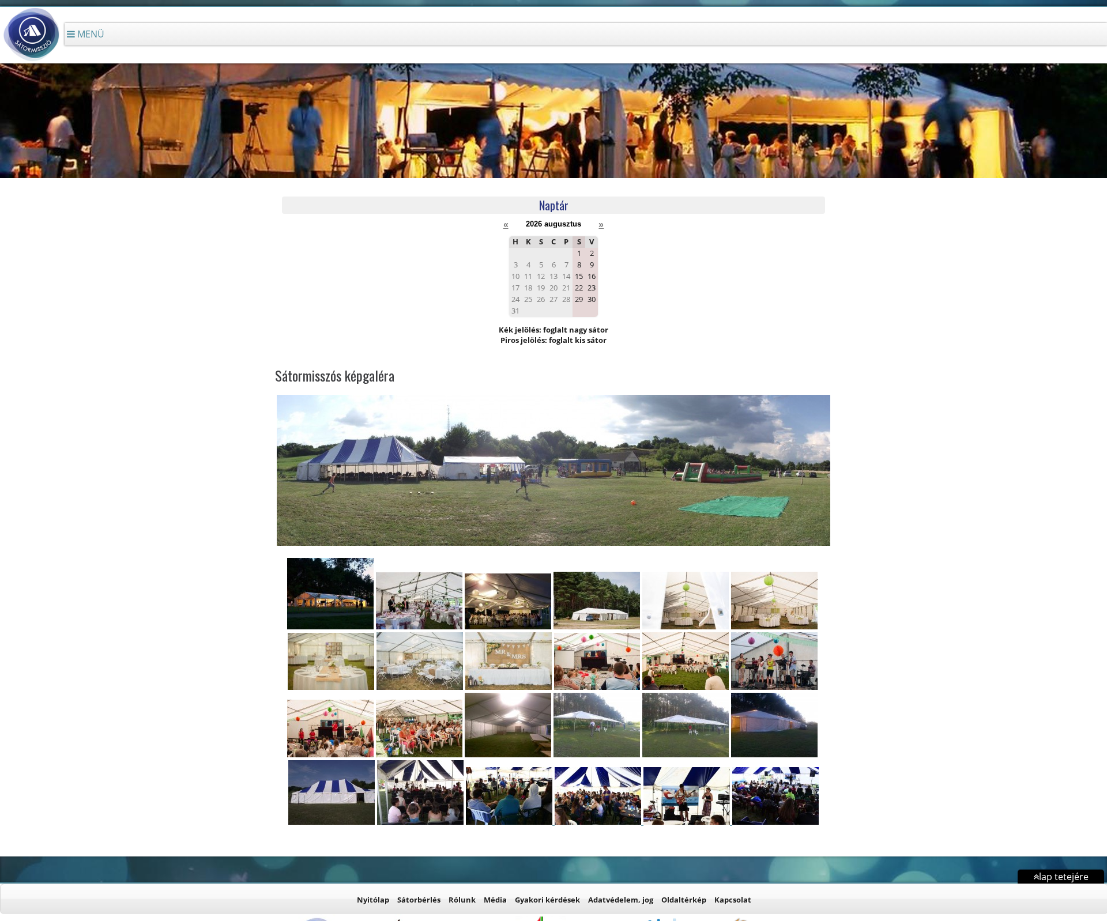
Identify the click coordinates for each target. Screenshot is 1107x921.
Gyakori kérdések (547, 899)
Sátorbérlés (418, 899)
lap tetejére (1064, 876)
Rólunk (462, 899)
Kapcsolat (732, 899)
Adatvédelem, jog (620, 899)
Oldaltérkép (683, 899)
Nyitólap (373, 899)
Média (495, 899)
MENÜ (89, 34)
